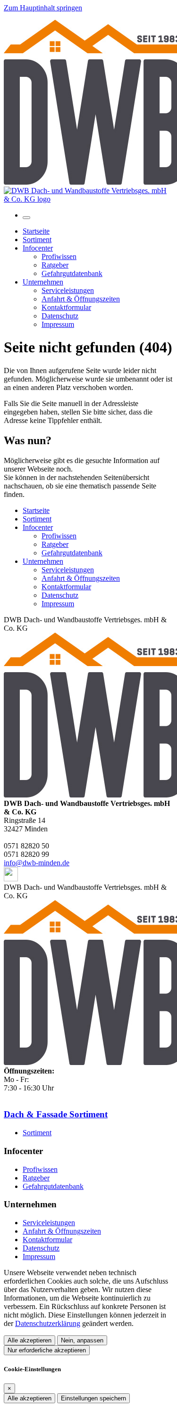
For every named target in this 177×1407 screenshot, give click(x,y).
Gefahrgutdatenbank (72, 553)
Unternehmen (43, 561)
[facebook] (11, 879)
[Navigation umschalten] (26, 217)
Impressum (58, 604)
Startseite (36, 510)
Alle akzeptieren (29, 1340)
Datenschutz (60, 595)
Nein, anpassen (82, 1340)
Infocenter (38, 527)
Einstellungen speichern (93, 1398)
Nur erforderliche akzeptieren (47, 1350)
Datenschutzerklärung (47, 1323)
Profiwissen (59, 536)
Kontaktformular (66, 587)
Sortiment (37, 519)
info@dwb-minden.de (36, 863)
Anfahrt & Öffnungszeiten (81, 578)
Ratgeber (55, 544)
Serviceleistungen (68, 570)
